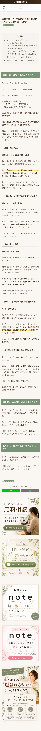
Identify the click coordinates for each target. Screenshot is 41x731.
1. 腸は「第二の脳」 (16, 43)
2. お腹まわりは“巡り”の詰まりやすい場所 (23, 46)
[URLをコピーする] (30, 490)
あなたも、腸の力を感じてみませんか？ (21, 61)
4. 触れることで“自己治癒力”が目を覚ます (23, 51)
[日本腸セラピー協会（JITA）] (20, 7)
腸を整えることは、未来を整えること (20, 57)
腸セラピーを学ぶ (8, 25)
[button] (11, 490)
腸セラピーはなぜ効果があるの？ (19, 40)
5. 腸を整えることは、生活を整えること (23, 54)
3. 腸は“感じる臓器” (16, 48)
